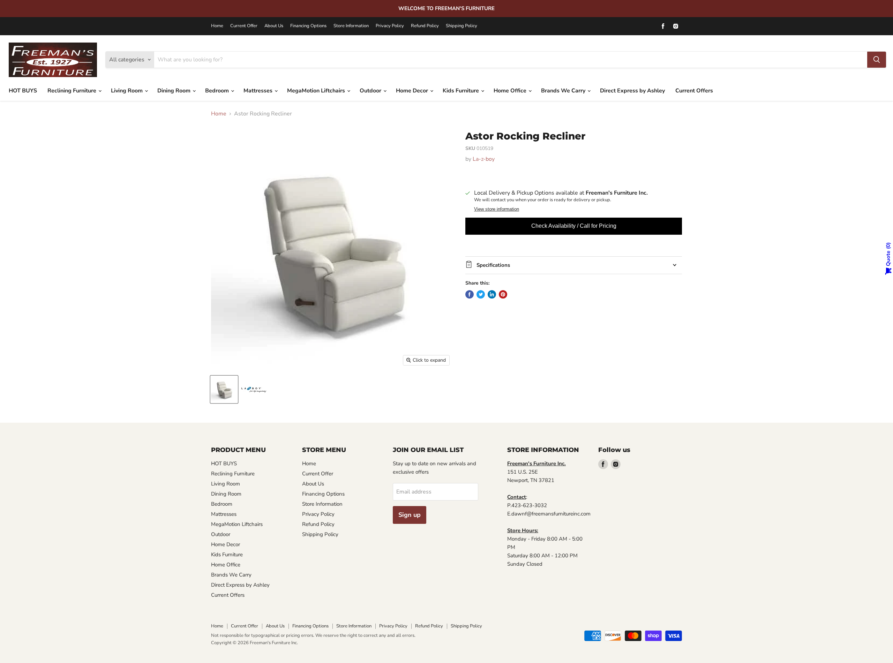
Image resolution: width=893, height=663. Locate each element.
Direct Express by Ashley (632, 91)
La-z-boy (484, 159)
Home (217, 26)
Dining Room (174, 91)
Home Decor (412, 91)
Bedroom (217, 91)
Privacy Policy (390, 26)
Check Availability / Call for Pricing (573, 226)
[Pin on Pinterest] (503, 294)
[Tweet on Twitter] (480, 294)
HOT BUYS (23, 91)
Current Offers (694, 91)
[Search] (876, 60)
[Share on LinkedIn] (492, 294)
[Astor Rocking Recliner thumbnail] (224, 389)
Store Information (351, 26)
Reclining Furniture (72, 91)
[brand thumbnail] (254, 389)
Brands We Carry (564, 91)
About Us (273, 26)
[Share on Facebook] (469, 294)
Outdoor (371, 91)
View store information (496, 209)
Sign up (409, 515)
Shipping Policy (461, 26)
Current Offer (243, 26)
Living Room (127, 91)
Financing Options (308, 26)
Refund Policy (425, 26)
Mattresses (258, 91)
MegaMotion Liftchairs (316, 91)
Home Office (511, 91)
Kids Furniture (461, 91)
